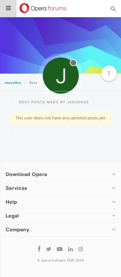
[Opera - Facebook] (39, 248)
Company (17, 229)
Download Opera (26, 174)
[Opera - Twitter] (48, 248)
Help (11, 202)
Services (16, 188)
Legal (12, 216)
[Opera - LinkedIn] (70, 248)
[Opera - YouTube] (59, 248)
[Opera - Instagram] (81, 248)
